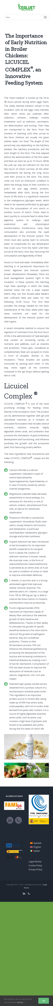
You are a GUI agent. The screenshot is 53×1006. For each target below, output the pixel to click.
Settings (20, 1002)
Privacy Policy (35, 869)
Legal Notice (35, 861)
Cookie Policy (35, 865)
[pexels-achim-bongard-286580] (37, 770)
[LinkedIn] (10, 820)
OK (43, 1000)
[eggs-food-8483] (15, 770)
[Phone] (18, 820)
